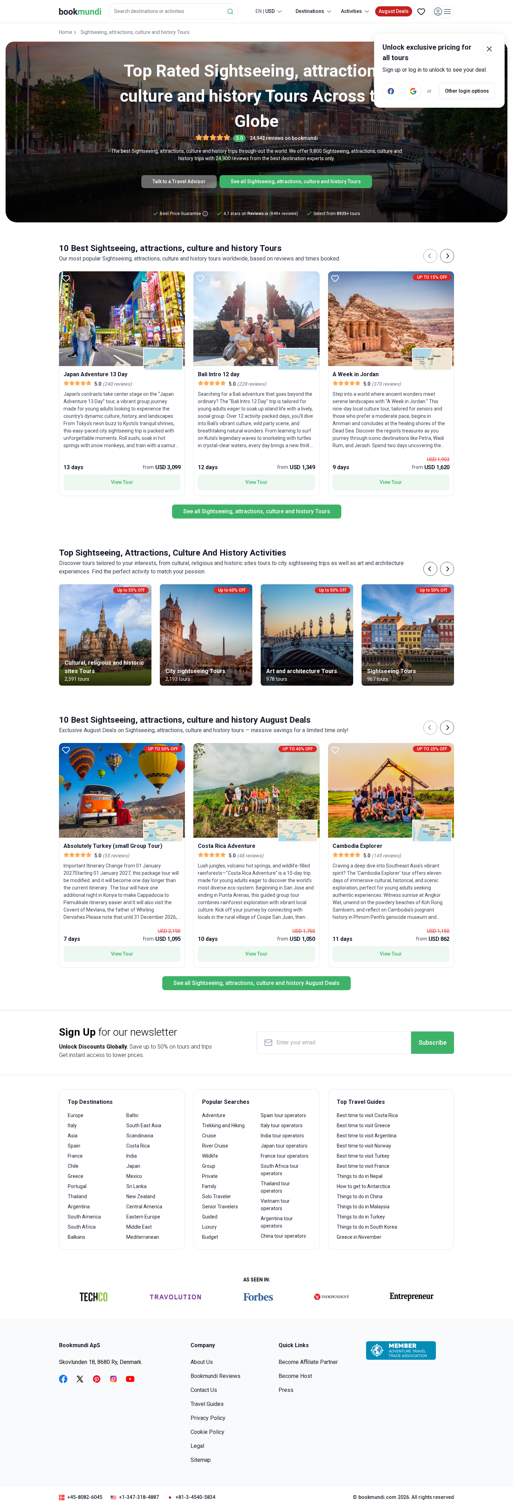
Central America (144, 1206)
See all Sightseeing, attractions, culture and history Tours (296, 181)
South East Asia (143, 1125)
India (131, 1156)
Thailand (77, 1196)
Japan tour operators (284, 1146)
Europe (75, 1115)
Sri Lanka (136, 1186)
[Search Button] (230, 11)
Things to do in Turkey (361, 1217)
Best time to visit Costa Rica (367, 1115)
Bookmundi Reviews (215, 1376)
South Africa (82, 1227)
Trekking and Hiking (223, 1125)
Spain (74, 1146)
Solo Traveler (216, 1196)
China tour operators (283, 1236)
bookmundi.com (377, 1497)
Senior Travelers (220, 1206)
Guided (209, 1217)
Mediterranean (142, 1237)
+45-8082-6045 (84, 1497)
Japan (133, 1166)
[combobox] (173, 11)
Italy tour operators (282, 1125)
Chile (73, 1166)
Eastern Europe (143, 1217)
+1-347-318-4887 (139, 1497)
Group (208, 1166)
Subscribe (432, 1042)
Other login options (467, 91)
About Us (202, 1362)
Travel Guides (207, 1404)
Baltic (132, 1115)
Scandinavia (139, 1135)
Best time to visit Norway (364, 1146)
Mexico (134, 1176)
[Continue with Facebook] (390, 91)
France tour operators (284, 1156)
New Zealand (140, 1196)
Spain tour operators (283, 1115)
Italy (72, 1125)
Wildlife (210, 1156)
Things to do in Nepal (359, 1176)
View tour (122, 482)
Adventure (213, 1115)
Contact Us (204, 1390)
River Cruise (215, 1146)
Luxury (209, 1227)
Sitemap (201, 1460)
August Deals (394, 11)
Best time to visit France (363, 1166)
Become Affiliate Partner (308, 1362)
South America (84, 1217)
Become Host (295, 1376)
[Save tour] (66, 278)
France (75, 1156)
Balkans (76, 1237)
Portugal (77, 1186)
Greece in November (359, 1237)
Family (209, 1186)
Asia (72, 1135)
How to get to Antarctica (363, 1186)
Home (65, 32)
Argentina (79, 1206)
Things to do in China (359, 1196)
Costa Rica (138, 1146)
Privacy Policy (208, 1418)
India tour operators (282, 1135)
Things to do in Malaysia (363, 1206)
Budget (210, 1237)
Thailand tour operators (275, 1187)
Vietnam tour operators (275, 1204)
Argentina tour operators (277, 1222)
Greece (75, 1176)
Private (210, 1176)
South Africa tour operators (280, 1169)
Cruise (209, 1135)
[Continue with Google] (413, 91)
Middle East (139, 1227)
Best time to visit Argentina (366, 1135)
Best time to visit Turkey (363, 1156)
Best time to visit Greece (363, 1125)
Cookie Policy (207, 1432)
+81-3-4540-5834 (195, 1497)
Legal (197, 1446)
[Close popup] (489, 49)
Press (285, 1390)
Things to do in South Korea (367, 1227)
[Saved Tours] (421, 12)
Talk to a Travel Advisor (179, 181)
